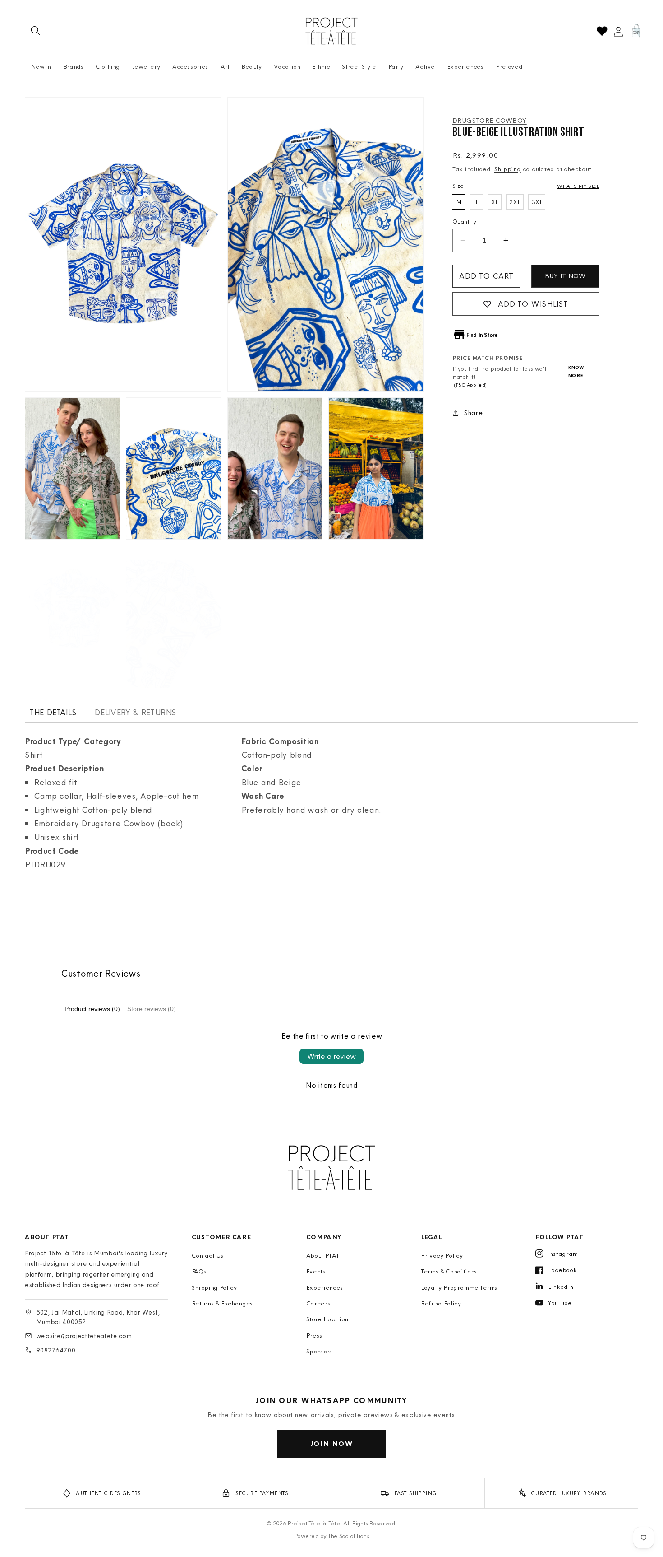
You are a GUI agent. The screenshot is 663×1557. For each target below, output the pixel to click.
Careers (318, 1303)
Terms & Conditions (449, 1271)
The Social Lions (348, 1535)
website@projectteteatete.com (83, 1336)
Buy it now (565, 276)
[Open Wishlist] (602, 31)
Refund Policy (441, 1303)
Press (314, 1335)
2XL (514, 201)
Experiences (324, 1287)
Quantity (464, 221)
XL (494, 201)
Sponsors (319, 1351)
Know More (576, 371)
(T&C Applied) (469, 385)
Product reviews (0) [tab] (92, 1008)
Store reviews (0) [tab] (151, 1008)
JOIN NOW (331, 1443)
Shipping (507, 168)
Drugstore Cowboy (489, 121)
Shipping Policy (214, 1287)
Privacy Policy (442, 1255)
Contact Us (208, 1255)
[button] (35, 31)
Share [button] (473, 412)
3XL (537, 201)
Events (316, 1271)
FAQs (199, 1271)
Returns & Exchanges (222, 1303)
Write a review (331, 1056)
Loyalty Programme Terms (459, 1287)
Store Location (327, 1319)
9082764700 (55, 1350)
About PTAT (323, 1255)
